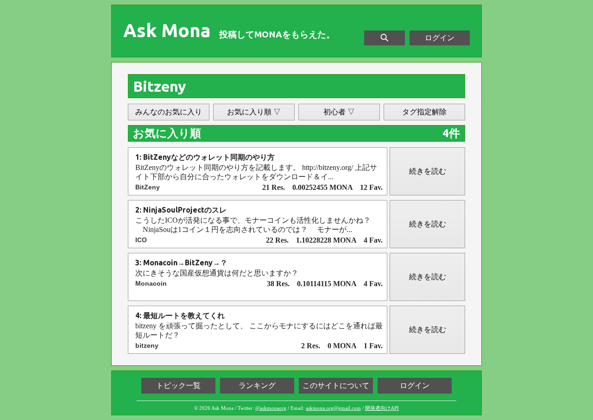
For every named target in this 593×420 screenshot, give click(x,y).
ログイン (439, 38)
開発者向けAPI (382, 408)
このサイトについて (336, 385)
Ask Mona (167, 30)
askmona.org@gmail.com (333, 408)
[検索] (384, 38)
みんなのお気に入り (168, 112)
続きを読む (427, 171)
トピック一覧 (178, 385)
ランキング (257, 385)
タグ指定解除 (424, 112)
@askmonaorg (270, 408)
